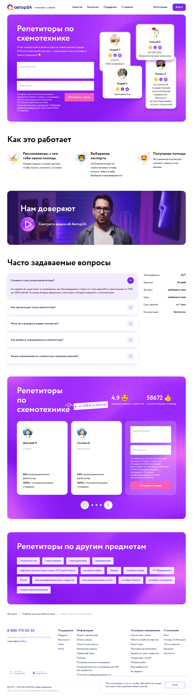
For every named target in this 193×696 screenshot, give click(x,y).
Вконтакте (64, 640)
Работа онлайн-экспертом (145, 640)
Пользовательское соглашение (93, 662)
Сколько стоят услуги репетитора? (32, 280)
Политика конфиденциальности (94, 675)
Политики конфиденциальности (38, 106)
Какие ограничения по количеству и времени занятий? (44, 356)
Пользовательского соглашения (32, 105)
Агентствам (137, 644)
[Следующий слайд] (108, 505)
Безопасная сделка (87, 649)
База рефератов (139, 667)
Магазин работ (138, 662)
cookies (127, 683)
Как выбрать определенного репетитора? (37, 340)
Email (61, 649)
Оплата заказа (84, 640)
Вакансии (168, 649)
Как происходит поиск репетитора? (33, 307)
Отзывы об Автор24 (175, 640)
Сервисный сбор (85, 653)
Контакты (169, 653)
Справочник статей (141, 658)
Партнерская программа (143, 649)
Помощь (81, 658)
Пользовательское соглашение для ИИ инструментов (98, 668)
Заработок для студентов (145, 653)
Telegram (63, 635)
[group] (42, 458)
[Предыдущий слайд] (85, 505)
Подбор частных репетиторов (38, 614)
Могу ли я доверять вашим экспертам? (35, 324)
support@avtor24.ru (17, 641)
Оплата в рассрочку (87, 644)
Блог (166, 635)
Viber (61, 644)
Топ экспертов (171, 644)
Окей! (175, 684)
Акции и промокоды (87, 635)
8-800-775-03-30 (20, 631)
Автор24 (12, 614)
